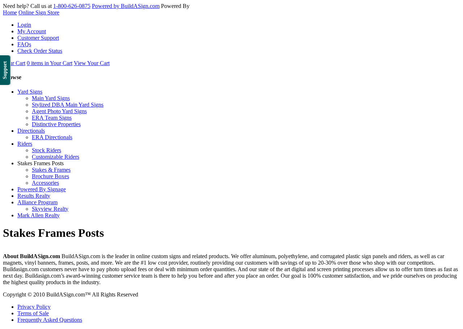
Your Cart (14, 63)
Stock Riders (46, 150)
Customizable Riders (55, 157)
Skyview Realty (50, 209)
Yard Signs (29, 92)
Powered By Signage (41, 189)
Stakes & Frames (51, 170)
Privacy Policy (34, 307)
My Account (31, 31)
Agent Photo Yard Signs (59, 111)
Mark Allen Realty (38, 215)
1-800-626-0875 (71, 6)
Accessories (45, 183)
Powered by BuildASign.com (126, 6)
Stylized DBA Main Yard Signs (67, 105)
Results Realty (33, 196)
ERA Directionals (52, 137)
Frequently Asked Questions (49, 320)
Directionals (31, 131)
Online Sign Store (38, 12)
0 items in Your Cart (49, 63)
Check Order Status (39, 51)
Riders (24, 144)
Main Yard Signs (51, 98)
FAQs (24, 44)
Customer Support (38, 38)
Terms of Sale (33, 313)
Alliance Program (37, 202)
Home (10, 12)
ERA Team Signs (52, 118)
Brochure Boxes (50, 176)
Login (24, 25)
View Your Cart (92, 63)
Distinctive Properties (56, 124)
